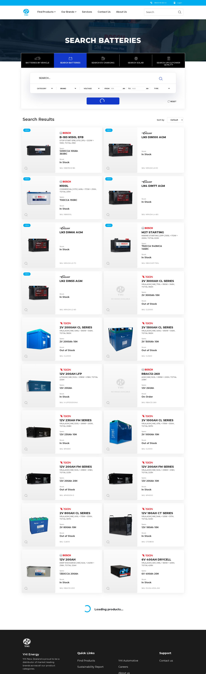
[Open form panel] (205, 673)
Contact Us (104, 12)
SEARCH (103, 101)
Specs (62, 148)
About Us (121, 12)
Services (87, 12)
